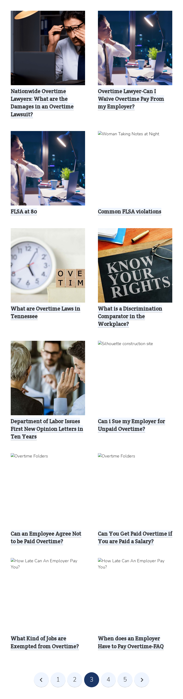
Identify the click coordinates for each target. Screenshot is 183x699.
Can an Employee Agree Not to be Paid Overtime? (46, 537)
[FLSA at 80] (48, 168)
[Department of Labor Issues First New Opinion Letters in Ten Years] (48, 378)
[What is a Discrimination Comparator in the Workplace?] (135, 265)
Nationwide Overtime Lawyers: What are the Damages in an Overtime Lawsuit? (42, 103)
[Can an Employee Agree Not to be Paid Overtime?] (48, 490)
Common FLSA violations (129, 211)
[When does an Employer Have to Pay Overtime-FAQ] (135, 595)
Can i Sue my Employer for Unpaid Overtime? (131, 425)
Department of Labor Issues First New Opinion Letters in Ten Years (47, 429)
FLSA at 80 (24, 211)
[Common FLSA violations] (135, 168)
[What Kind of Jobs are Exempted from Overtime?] (48, 595)
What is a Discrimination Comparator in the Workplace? (130, 316)
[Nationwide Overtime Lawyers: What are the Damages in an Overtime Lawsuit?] (48, 48)
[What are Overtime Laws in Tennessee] (48, 265)
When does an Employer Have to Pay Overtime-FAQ (131, 642)
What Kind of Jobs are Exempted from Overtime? (45, 642)
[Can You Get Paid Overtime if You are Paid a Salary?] (135, 490)
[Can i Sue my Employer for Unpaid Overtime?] (135, 378)
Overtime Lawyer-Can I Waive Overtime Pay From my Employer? (131, 99)
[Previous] (41, 679)
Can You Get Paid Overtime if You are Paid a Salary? (135, 537)
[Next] (141, 679)
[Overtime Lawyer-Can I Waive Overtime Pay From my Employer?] (135, 48)
